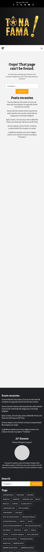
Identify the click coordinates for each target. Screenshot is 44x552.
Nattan (5, 534)
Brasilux (6, 504)
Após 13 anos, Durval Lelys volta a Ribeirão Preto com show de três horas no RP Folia (22, 120)
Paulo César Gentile (10, 539)
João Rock (17, 530)
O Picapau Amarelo (17, 534)
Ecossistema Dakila (10, 521)
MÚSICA (33, 530)
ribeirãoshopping (27, 548)
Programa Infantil (26, 539)
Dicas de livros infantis (11, 517)
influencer (6, 530)
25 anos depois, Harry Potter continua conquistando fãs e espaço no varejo (22, 127)
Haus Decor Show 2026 (33, 526)
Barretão (16, 499)
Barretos (6, 499)
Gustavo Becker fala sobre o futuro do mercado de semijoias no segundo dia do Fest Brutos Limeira (22, 104)
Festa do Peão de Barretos (12, 526)
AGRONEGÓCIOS (8, 495)
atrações (30, 495)
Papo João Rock (32, 534)
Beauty (38, 499)
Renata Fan (6, 543)
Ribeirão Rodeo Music (10, 548)
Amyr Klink (20, 495)
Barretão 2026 (28, 499)
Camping (15, 504)
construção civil (9, 508)
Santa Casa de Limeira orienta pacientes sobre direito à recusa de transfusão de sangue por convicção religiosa (22, 113)
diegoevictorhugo (28, 517)
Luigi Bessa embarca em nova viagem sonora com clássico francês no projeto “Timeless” (22, 134)
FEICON (30, 521)
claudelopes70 (26, 504)
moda (26, 530)
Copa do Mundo (23, 508)
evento (22, 521)
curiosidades (7, 512)
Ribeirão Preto (18, 543)
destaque (18, 512)
